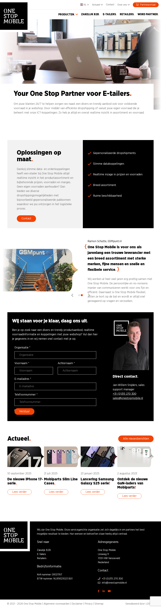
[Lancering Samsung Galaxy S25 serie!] (99, 472)
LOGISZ (150, 604)
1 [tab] (79, 295)
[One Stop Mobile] (14, 16)
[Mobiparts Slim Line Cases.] (62, 472)
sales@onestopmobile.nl (128, 398)
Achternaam (66, 363)
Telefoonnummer (26, 394)
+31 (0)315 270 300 (124, 394)
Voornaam (21, 363)
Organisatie (22, 347)
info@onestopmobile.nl (114, 582)
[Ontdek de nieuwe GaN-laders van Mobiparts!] (135, 474)
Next (88, 295)
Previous (72, 295)
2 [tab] (82, 295)
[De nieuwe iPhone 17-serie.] (25, 472)
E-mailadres (22, 379)
